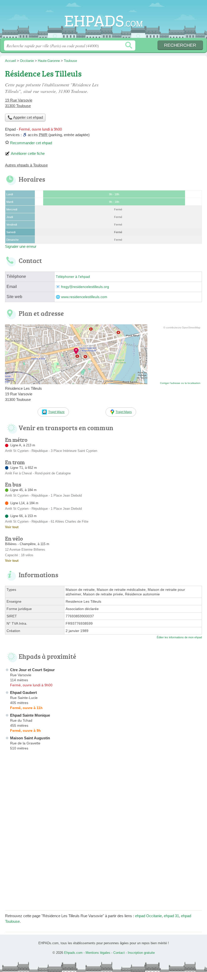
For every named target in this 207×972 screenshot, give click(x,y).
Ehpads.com (103, 21)
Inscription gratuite (141, 953)
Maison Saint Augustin (30, 738)
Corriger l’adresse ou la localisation (180, 383)
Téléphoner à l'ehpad (73, 277)
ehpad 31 (171, 916)
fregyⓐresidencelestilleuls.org (85, 287)
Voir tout (11, 527)
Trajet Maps (124, 412)
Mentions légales (98, 953)
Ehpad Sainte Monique (30, 715)
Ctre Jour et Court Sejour (32, 670)
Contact (119, 953)
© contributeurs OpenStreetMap (181, 327)
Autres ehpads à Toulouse (26, 165)
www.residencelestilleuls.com (84, 297)
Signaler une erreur (20, 246)
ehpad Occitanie (148, 916)
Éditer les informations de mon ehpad (179, 637)
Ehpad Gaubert (23, 692)
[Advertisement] (159, 102)
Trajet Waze (56, 412)
